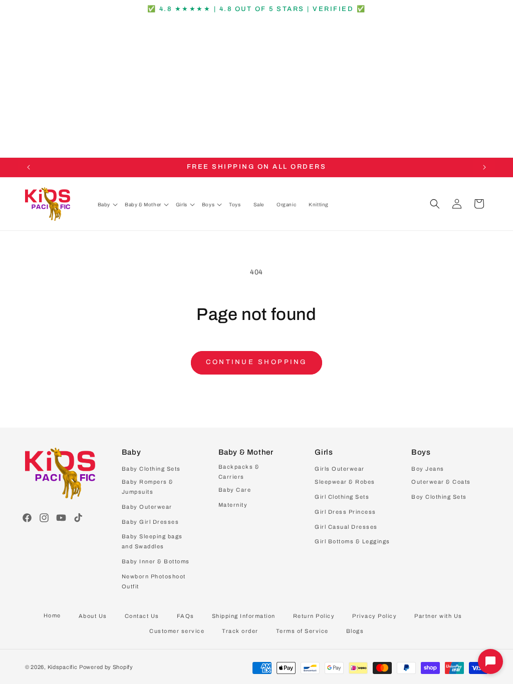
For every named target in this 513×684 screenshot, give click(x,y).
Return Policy (314, 616)
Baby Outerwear (147, 507)
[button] (108, 204)
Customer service (176, 631)
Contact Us (142, 616)
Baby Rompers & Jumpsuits (148, 487)
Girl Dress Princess (345, 512)
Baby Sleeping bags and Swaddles (152, 541)
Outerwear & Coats (441, 482)
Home (52, 615)
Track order (240, 631)
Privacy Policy (374, 616)
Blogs (355, 631)
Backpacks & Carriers (239, 472)
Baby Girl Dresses (150, 522)
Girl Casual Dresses (346, 527)
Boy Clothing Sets (439, 497)
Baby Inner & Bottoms (156, 561)
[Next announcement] (484, 167)
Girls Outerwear (340, 469)
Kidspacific (63, 667)
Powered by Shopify (106, 667)
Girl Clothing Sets (342, 497)
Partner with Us (438, 616)
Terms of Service (302, 631)
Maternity (233, 505)
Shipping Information (244, 616)
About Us (93, 616)
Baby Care (234, 490)
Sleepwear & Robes (345, 482)
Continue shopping (256, 362)
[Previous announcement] (29, 167)
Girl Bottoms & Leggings (352, 541)
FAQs (185, 616)
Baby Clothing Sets (151, 469)
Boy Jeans (427, 469)
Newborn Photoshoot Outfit (154, 581)
